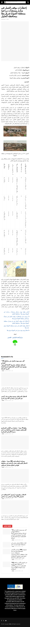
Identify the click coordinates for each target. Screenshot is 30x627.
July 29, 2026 (8, 370)
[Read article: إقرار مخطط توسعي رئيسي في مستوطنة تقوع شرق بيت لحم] (6, 545)
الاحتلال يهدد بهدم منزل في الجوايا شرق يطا (18, 330)
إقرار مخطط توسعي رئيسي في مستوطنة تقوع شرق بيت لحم (18, 543)
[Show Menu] (2, 2)
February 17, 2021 (5, 19)
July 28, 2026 (18, 546)
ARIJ (10, 624)
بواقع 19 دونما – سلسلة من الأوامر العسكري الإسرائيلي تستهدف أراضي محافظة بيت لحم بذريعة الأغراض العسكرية (14, 430)
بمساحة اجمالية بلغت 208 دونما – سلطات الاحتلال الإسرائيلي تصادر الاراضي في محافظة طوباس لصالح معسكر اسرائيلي (14, 463)
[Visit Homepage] (15, 2)
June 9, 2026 (7, 498)
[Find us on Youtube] (5, 621)
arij (3, 370)
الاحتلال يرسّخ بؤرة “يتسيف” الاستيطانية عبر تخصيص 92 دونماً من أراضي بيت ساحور (13, 495)
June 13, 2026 (8, 433)
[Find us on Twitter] (3, 621)
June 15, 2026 (8, 400)
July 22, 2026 (18, 559)
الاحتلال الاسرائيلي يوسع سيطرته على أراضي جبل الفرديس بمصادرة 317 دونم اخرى (14, 397)
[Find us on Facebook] (1, 621)
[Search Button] (28, 2)
